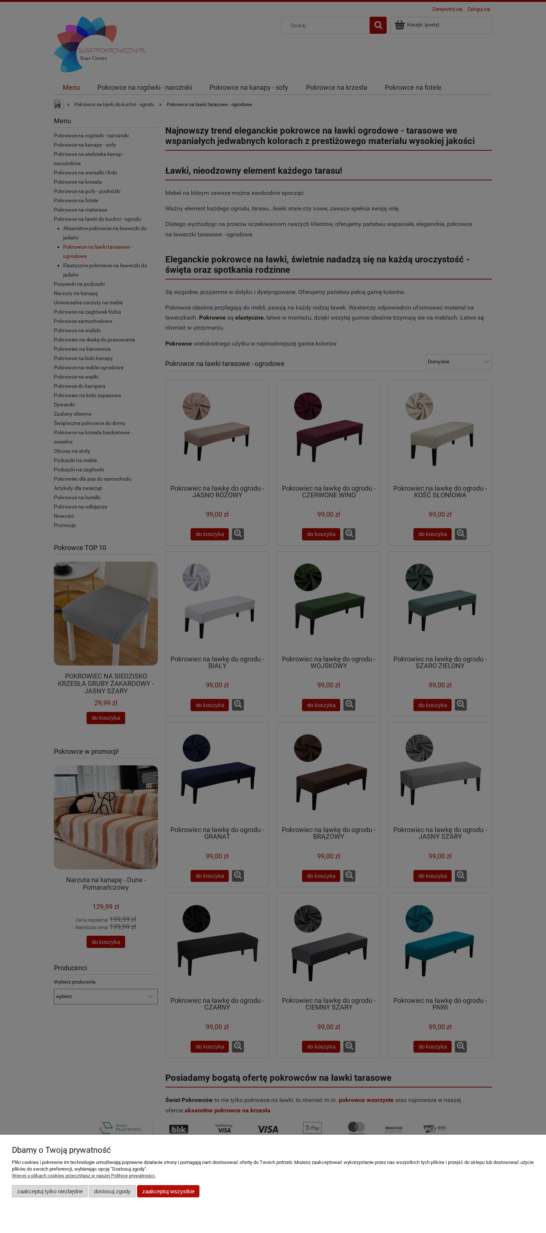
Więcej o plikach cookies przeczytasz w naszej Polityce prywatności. (84, 1175)
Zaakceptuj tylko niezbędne (50, 1191)
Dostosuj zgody (112, 1191)
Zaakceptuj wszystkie (168, 1191)
